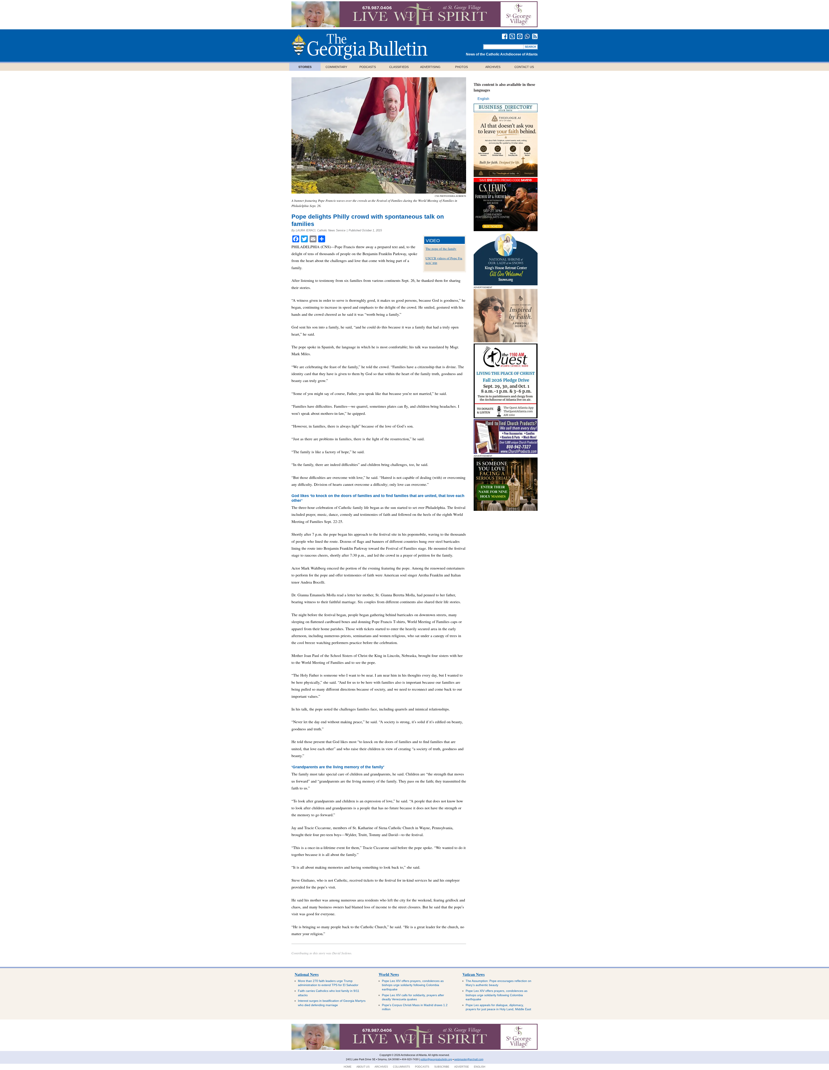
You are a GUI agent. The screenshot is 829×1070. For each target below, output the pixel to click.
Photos (461, 67)
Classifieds (399, 67)
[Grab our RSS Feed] (535, 36)
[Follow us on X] (512, 36)
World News (389, 974)
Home (347, 1066)
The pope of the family (441, 248)
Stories (305, 67)
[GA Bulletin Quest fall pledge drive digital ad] (506, 417)
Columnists (401, 1066)
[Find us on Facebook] (504, 36)
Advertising (430, 67)
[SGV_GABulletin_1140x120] (414, 26)
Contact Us (524, 67)
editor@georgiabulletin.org (436, 1059)
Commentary (336, 67)
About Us (363, 1066)
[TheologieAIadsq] (506, 176)
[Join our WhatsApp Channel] (527, 36)
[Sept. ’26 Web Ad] (506, 284)
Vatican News (473, 974)
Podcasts (367, 67)
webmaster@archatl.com (468, 1059)
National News (307, 974)
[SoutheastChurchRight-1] (506, 453)
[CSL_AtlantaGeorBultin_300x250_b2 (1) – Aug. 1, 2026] (506, 230)
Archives (492, 67)
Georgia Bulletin (359, 47)
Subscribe (441, 1066)
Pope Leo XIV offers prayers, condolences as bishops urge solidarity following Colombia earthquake (413, 985)
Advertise (461, 1066)
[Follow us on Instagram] (519, 36)
